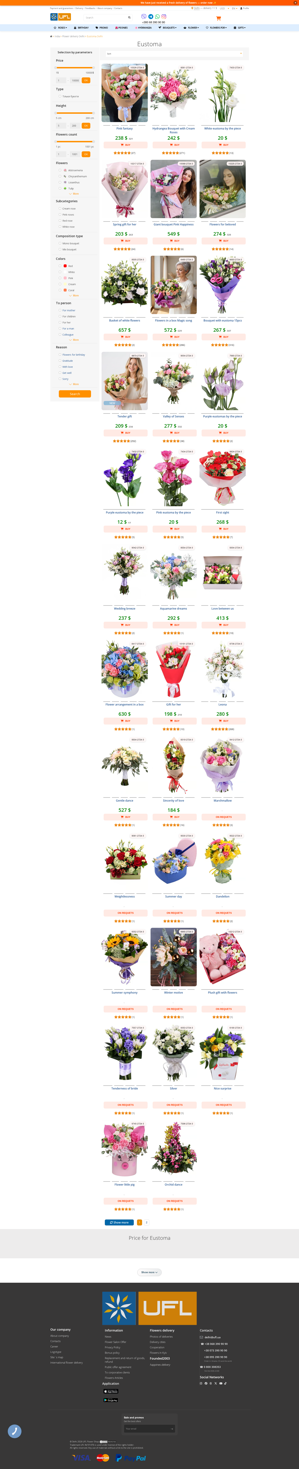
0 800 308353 (212, 1367)
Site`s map (56, 1357)
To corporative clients (117, 1372)
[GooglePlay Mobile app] (111, 1399)
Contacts (55, 1341)
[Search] (129, 17)
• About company (104, 8)
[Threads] (211, 1383)
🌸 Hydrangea (143, 27)
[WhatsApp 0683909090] (157, 17)
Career (54, 1346)
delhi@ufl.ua (213, 1337)
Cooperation (157, 1347)
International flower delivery (66, 1362)
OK (86, 80)
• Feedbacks (89, 8)
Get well (66, 372)
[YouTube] (221, 1383)
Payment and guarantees (61, 8)
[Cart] (219, 19)
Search (75, 394)
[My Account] (241, 8)
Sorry (65, 379)
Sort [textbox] (109, 53)
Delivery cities (157, 1342)
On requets (224, 817)
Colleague (68, 334)
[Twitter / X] (216, 1383)
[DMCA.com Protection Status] (108, 1441)
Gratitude (67, 360)
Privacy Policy (112, 1347)
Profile (246, 8)
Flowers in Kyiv (158, 1352)
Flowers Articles (114, 1377)
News (108, 1336)
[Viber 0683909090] (144, 17)
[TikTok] (225, 1383)
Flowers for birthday (73, 354)
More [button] (76, 193)
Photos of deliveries (161, 1336)
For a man (68, 328)
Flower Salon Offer (115, 1342)
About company (59, 1335)
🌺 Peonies (121, 27)
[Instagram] (164, 17)
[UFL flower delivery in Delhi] (60, 16)
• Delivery (78, 8)
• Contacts (117, 8)
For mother (68, 310)
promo (103, 27)
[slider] (55, 67)
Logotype (55, 1352)
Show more (121, 1222)
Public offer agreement (118, 1367)
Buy (127, 145)
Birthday (82, 27)
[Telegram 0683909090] (151, 17)
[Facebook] (206, 1383)
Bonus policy (112, 1352)
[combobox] (174, 54)
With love (67, 366)
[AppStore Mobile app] (111, 1391)
